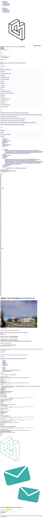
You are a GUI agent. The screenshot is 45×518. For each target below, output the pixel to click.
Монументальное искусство (5, 73)
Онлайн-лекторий (6, 4)
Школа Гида (5, 365)
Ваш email (2, 511)
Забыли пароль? (3, 412)
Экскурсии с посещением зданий (15, 152)
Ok (1, 433)
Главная (4, 360)
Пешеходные (2, 94)
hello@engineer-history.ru (11, 170)
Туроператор (5, 2)
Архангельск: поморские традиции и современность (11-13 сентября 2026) (14, 112)
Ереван (21, 62)
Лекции (4, 363)
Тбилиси (17, 62)
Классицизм (2, 87)
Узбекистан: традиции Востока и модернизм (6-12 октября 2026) (12, 120)
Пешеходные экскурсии (4, 332)
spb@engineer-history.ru (12, 344)
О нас (4, 146)
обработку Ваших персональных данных (23, 386)
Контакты (2, 136)
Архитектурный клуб (7, 140)
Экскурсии (5, 362)
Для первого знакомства (4, 98)
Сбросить (2, 424)
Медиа (4, 367)
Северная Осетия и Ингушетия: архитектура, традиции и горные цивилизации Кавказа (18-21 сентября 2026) (21, 114)
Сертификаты (5, 145)
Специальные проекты (4, 79)
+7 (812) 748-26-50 (22, 398)
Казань (13, 62)
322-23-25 (3, 170)
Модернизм (2, 83)
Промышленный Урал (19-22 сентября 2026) (8, 116)
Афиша (4, 361)
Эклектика (2, 85)
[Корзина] (2, 63)
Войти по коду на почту (5, 426)
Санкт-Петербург (8, 62)
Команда (2, 132)
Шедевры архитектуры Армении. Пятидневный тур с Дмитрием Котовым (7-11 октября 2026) (18, 122)
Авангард (2, 81)
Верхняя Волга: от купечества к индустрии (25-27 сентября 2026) (12, 118)
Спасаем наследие (6, 5)
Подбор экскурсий (3, 106)
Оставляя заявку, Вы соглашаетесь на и (21, 387)
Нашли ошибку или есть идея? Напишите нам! (11, 370)
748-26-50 (4, 344)
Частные (4, 368)
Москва (2, 62)
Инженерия (2, 71)
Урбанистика (2, 75)
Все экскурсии (5, 138)
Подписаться (3, 512)
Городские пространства (5, 77)
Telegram (11, 398)
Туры (4, 143)
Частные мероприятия (7, 144)
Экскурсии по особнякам (5, 104)
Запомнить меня (5, 411)
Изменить (2, 401)
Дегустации (2, 102)
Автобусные (2, 96)
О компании (2, 130)
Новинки (4, 139)
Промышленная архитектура (5, 69)
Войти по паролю (4, 395)
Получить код (3, 393)
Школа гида (5, 1)
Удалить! (2, 390)
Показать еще (2, 334)
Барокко (1, 89)
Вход (2, 413)
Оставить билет (3, 389)
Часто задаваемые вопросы (5, 134)
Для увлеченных (3, 100)
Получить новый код (4, 405)
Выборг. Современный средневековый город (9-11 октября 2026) (12, 124)
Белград (24, 62)
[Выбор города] (8, 57)
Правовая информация (7, 371)
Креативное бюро (6, 3)
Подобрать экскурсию (4, 169)
